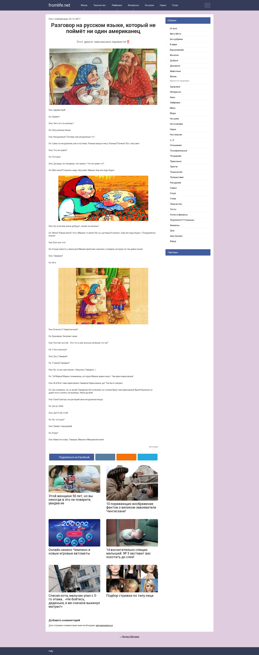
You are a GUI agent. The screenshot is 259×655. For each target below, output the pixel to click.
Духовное (175, 65)
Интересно (133, 5)
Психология (176, 172)
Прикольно (176, 161)
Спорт (175, 5)
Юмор (173, 241)
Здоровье (175, 86)
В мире (173, 44)
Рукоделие (175, 182)
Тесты (173, 209)
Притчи (173, 166)
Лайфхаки (117, 5)
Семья (173, 188)
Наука (163, 5)
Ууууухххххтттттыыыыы (182, 220)
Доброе (174, 60)
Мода (173, 113)
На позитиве (176, 124)
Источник (153, 447)
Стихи (173, 198)
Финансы (175, 225)
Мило (173, 108)
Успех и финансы (179, 214)
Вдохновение (177, 50)
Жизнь (84, 5)
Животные (175, 71)
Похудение (175, 156)
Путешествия (176, 177)
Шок (172, 230)
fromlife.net (59, 5)
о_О (172, 140)
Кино (172, 97)
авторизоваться (104, 625)
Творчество (100, 5)
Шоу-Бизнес (176, 236)
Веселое (174, 55)
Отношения (176, 145)
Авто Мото (175, 33)
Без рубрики (176, 39)
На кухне (149, 5)
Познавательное (178, 150)
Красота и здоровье (179, 80)
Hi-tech (173, 28)
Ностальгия (176, 134)
